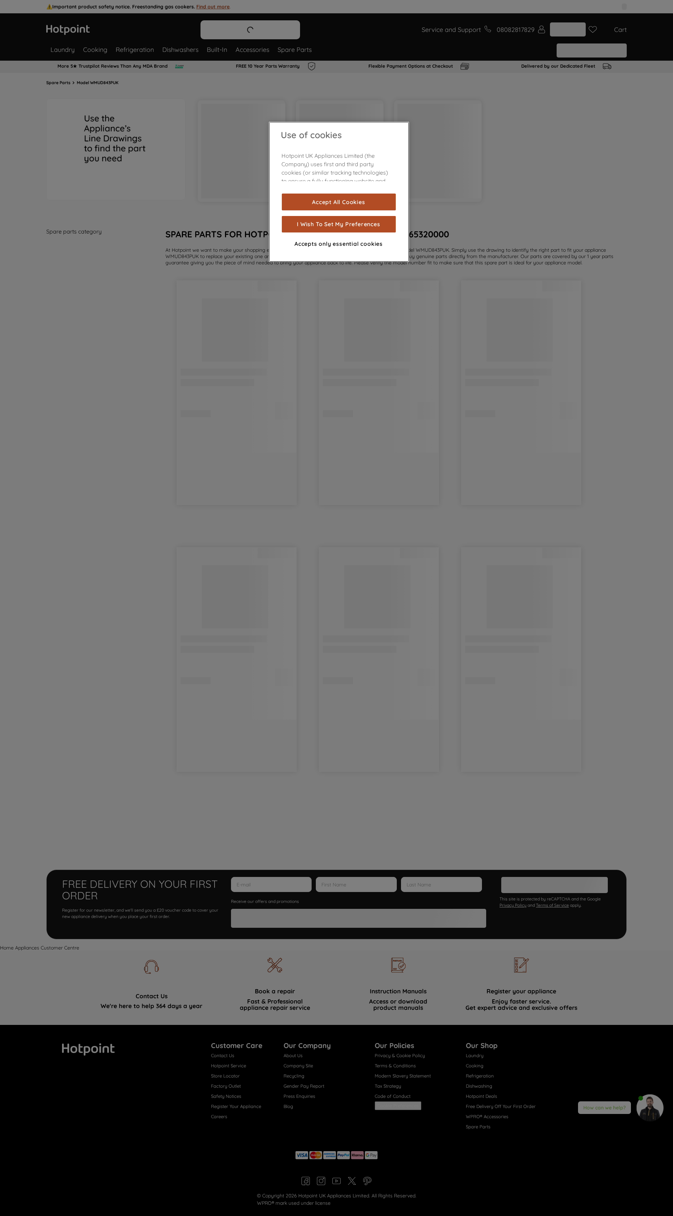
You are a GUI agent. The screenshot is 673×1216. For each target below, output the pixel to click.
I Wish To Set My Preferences (338, 224)
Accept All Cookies (338, 201)
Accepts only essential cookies (338, 243)
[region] (339, 192)
